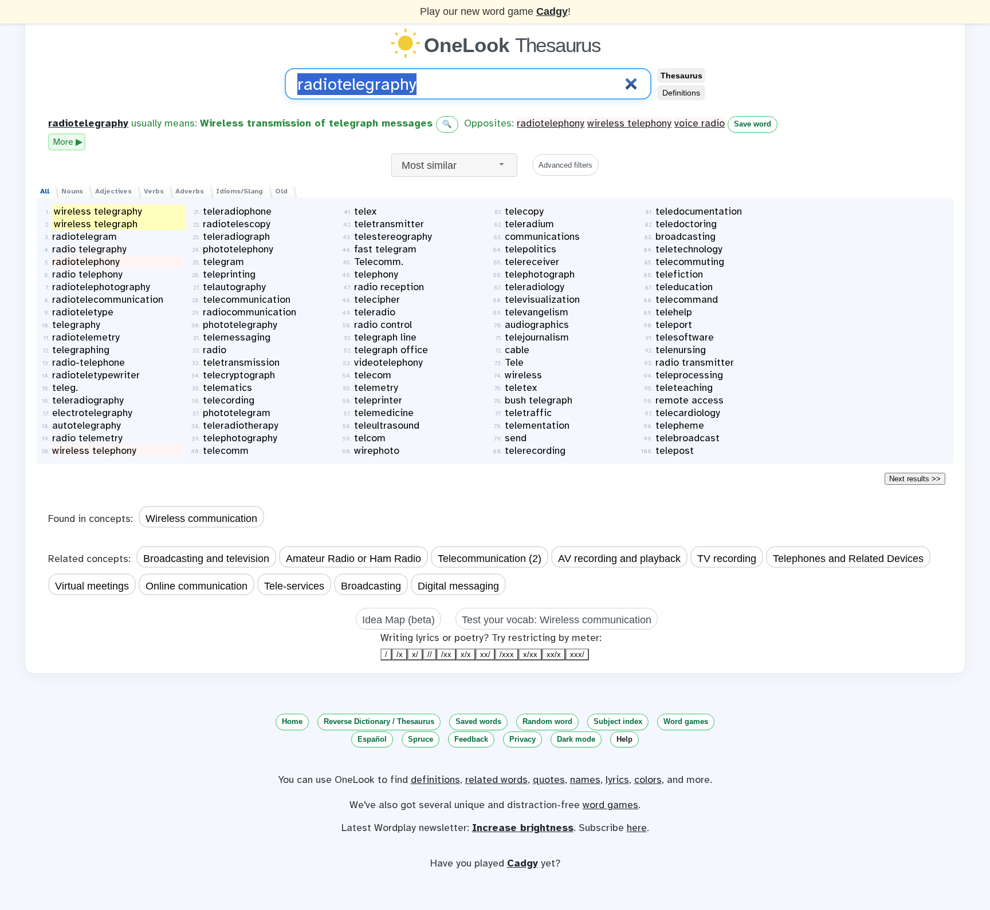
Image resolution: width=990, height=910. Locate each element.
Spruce (420, 739)
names (585, 779)
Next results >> (915, 478)
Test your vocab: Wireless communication (556, 620)
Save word (752, 124)
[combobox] (454, 165)
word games (610, 804)
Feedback (471, 739)
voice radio (699, 123)
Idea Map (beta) (398, 620)
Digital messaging (458, 586)
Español (372, 739)
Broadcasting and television (206, 558)
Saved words (478, 721)
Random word (547, 721)
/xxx (507, 654)
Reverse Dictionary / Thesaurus (379, 721)
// (429, 654)
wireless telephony (629, 123)
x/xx (530, 654)
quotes (549, 779)
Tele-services (294, 586)
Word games (685, 721)
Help (624, 739)
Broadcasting (371, 586)
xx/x (554, 654)
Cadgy (552, 11)
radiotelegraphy (88, 123)
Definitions (681, 92)
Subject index (618, 721)
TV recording (726, 558)
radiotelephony (550, 123)
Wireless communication (201, 518)
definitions (435, 779)
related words (496, 779)
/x (399, 654)
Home (292, 721)
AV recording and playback (619, 558)
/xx (446, 654)
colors (648, 779)
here (637, 827)
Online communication (196, 586)
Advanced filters (565, 165)
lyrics (617, 779)
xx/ (485, 654)
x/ (415, 654)
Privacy (522, 739)
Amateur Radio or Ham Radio (353, 558)
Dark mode (576, 739)
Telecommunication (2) (489, 558)
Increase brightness (522, 827)
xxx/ (577, 654)
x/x (466, 654)
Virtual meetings (92, 586)
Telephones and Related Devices (848, 558)
